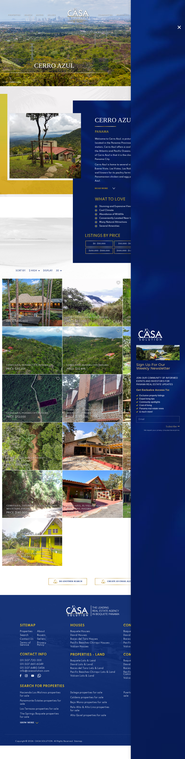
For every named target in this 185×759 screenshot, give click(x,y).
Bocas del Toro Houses (84, 639)
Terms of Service (25, 644)
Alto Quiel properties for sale (88, 715)
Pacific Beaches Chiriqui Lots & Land (92, 672)
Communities (105, 15)
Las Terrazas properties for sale (39, 709)
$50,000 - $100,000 (127, 244)
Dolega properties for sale (86, 692)
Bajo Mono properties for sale (88, 702)
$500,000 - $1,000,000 (128, 251)
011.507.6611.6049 (31, 664)
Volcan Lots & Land (82, 676)
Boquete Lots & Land (83, 660)
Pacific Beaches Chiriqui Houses (90, 643)
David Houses (78, 635)
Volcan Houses (79, 646)
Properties (14, 15)
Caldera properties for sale (87, 697)
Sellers (51, 15)
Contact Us (26, 639)
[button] (179, 27)
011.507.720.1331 (31, 660)
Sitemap (78, 741)
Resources (122, 15)
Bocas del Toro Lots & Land (87, 668)
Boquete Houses (80, 631)
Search (28, 15)
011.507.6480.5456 (32, 668)
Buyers (39, 15)
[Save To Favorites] (58, 282)
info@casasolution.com (34, 671)
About (41, 631)
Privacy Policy (41, 644)
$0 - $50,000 (99, 244)
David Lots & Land (81, 664)
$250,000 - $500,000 (99, 251)
